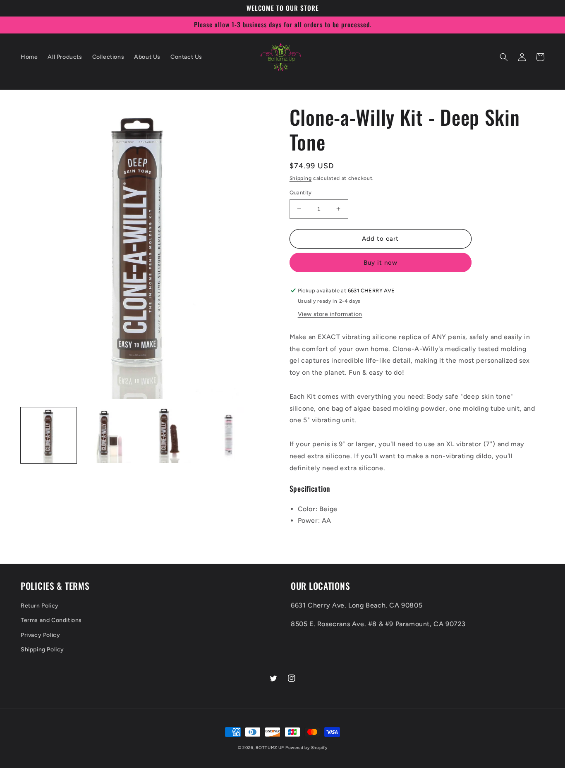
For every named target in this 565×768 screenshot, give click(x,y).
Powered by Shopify (306, 747)
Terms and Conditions (51, 620)
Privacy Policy (40, 635)
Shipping (301, 178)
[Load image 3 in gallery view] (168, 435)
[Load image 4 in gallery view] (228, 435)
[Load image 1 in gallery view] (49, 435)
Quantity (301, 192)
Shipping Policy (42, 649)
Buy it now (380, 262)
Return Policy (40, 605)
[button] (504, 57)
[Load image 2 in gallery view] (108, 435)
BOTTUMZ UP (270, 747)
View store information (330, 314)
